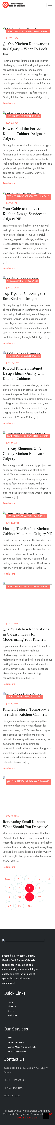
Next (30, 906)
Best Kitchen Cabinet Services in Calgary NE (28, 197)
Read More (9, 103)
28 (19, 906)
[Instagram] (17, 1023)
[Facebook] (10, 1023)
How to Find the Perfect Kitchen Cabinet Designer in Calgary (26, 134)
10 (19, 897)
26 (39, 897)
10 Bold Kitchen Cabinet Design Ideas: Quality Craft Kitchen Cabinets (24, 373)
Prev (7, 879)
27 (9, 906)
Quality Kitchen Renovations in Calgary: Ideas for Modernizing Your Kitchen (26, 634)
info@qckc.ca (12, 1095)
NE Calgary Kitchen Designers (22, 280)
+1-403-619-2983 (14, 1080)
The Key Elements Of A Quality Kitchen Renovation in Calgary (27, 453)
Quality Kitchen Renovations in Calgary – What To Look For (26, 49)
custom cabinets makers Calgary (24, 696)
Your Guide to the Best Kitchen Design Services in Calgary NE (25, 214)
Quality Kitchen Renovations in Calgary (27, 31)
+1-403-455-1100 (13, 1087)
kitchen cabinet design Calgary (23, 116)
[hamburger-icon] (50, 5)
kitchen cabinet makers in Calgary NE (26, 516)
